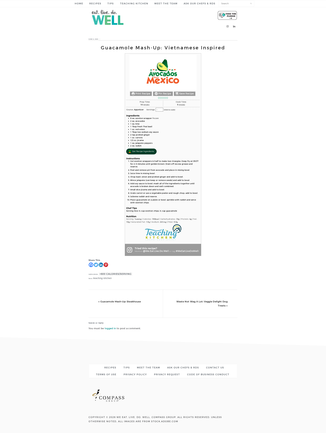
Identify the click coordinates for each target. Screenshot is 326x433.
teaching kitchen (102, 278)
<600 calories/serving (115, 274)
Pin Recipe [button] (164, 93)
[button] (159, 98)
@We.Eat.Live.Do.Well (156, 251)
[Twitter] (96, 265)
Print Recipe (142, 93)
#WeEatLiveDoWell (187, 251)
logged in (110, 328)
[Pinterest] (106, 265)
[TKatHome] (163, 240)
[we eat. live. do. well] (108, 26)
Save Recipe (186, 93)
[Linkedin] (101, 265)
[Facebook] (91, 265)
